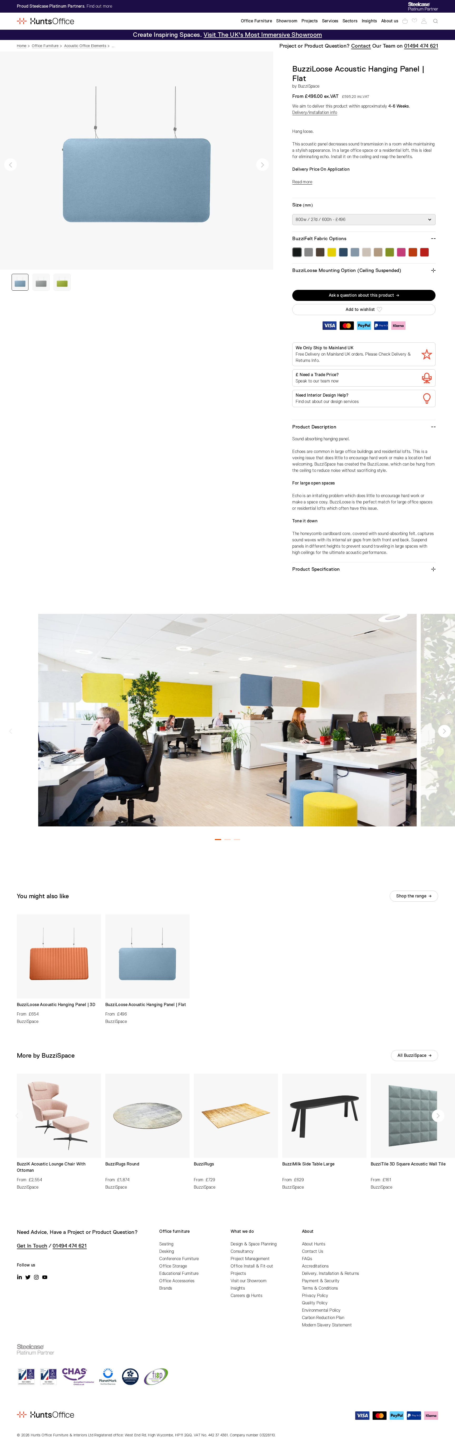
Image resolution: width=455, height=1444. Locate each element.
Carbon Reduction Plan (323, 1317)
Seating (166, 1244)
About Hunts (313, 1244)
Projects (238, 1273)
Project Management (250, 1258)
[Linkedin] (19, 1277)
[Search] (435, 21)
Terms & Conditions (320, 1288)
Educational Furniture (179, 1273)
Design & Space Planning (253, 1244)
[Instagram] (36, 1277)
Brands (165, 1288)
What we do (242, 1231)
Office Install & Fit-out (252, 1266)
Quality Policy (315, 1303)
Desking (166, 1251)
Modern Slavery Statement (327, 1325)
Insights (238, 1288)
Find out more (99, 6)
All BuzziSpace (412, 1055)
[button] (10, 165)
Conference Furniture (179, 1258)
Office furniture (174, 1231)
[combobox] (435, 21)
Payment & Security (321, 1281)
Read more (302, 182)
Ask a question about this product (361, 295)
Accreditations (315, 1266)
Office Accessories (176, 1281)
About (308, 1231)
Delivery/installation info (314, 112)
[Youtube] (44, 1277)
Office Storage (173, 1266)
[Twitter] (28, 1277)
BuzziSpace (309, 86)
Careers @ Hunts (246, 1295)
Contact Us (312, 1251)
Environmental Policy (321, 1310)
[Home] (45, 21)
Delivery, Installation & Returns (330, 1273)
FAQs (307, 1258)
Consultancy (242, 1251)
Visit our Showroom (248, 1281)
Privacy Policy (315, 1295)
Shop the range (411, 896)
